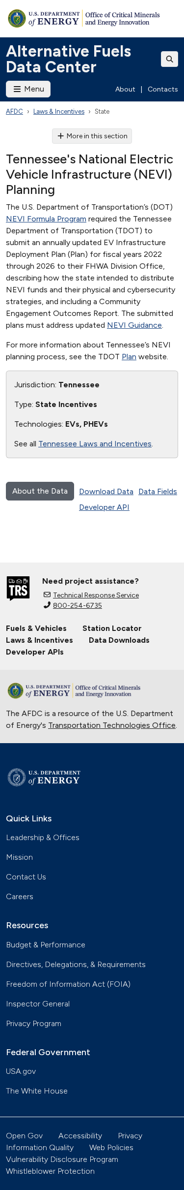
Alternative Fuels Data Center (68, 59)
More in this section (97, 136)
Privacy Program (33, 1023)
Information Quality (40, 1147)
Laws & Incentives (58, 111)
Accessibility (80, 1135)
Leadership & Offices (42, 837)
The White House (37, 1091)
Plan (129, 356)
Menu (33, 89)
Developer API (104, 507)
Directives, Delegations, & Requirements (76, 964)
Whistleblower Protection (50, 1171)
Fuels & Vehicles (36, 628)
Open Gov (24, 1135)
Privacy (130, 1135)
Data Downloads (119, 640)
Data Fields (157, 491)
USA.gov (21, 1071)
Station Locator (112, 628)
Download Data (106, 491)
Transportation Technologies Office (112, 725)
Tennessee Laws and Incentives (95, 443)
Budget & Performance (45, 944)
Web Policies (111, 1147)
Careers (19, 896)
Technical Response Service (96, 595)
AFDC (14, 111)
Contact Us (26, 876)
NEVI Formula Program (46, 218)
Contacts (163, 89)
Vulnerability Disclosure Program (62, 1159)
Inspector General (38, 1003)
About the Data (40, 491)
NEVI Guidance (134, 325)
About (125, 89)
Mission (19, 857)
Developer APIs (35, 652)
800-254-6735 (77, 605)
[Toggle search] (170, 59)
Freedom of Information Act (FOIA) (68, 984)
